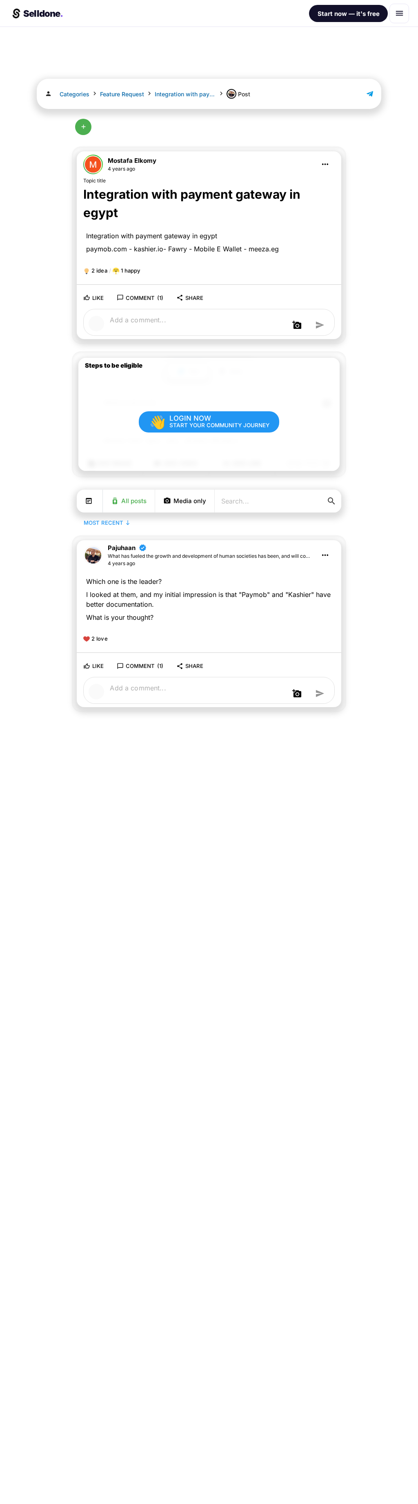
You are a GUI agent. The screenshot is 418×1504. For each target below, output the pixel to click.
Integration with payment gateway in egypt (185, 94)
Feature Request (122, 94)
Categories (74, 94)
